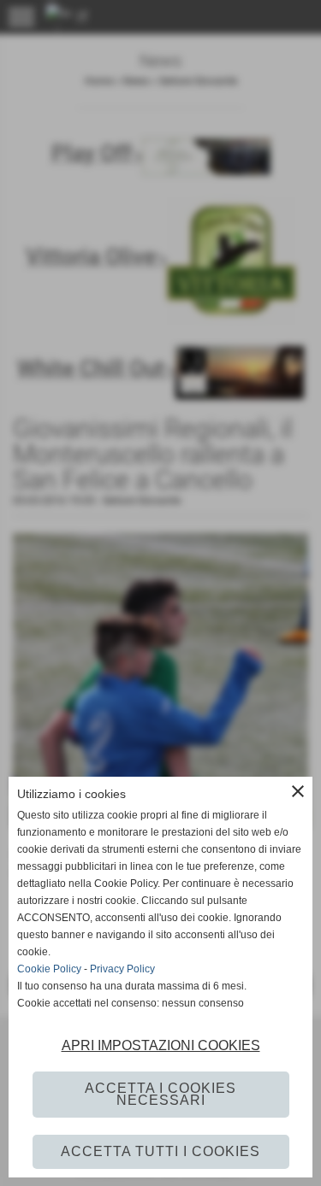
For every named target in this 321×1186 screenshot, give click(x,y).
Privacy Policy (122, 969)
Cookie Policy (49, 969)
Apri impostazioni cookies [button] (161, 1045)
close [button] (298, 791)
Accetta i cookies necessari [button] (160, 1094)
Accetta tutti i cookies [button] (160, 1151)
